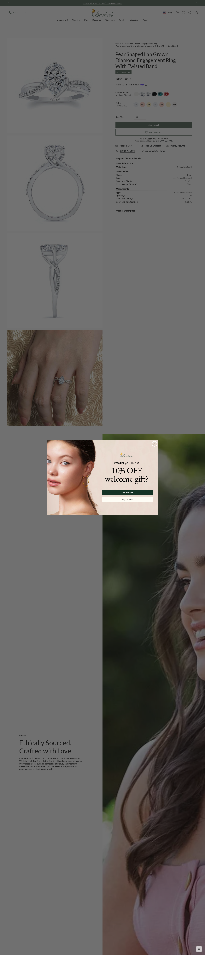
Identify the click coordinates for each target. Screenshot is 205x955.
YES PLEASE (127, 492)
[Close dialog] (154, 443)
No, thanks (127, 499)
